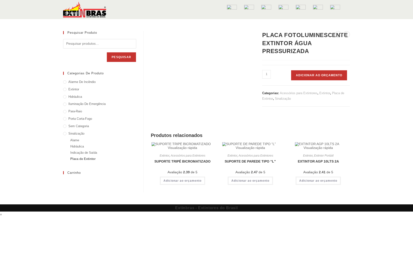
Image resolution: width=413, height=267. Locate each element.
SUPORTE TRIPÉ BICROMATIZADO (182, 161)
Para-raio (75, 111)
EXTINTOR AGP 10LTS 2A (318, 161)
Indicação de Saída (83, 152)
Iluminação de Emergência (87, 104)
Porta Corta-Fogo (80, 118)
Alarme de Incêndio (82, 82)
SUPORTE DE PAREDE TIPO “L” (250, 161)
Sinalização (283, 98)
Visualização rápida (182, 148)
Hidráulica (75, 96)
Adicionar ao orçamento (319, 75)
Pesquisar (121, 57)
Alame (74, 140)
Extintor (324, 93)
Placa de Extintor (83, 159)
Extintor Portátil (324, 155)
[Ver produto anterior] (338, 34)
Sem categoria (78, 126)
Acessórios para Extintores (298, 93)
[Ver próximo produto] (346, 34)
